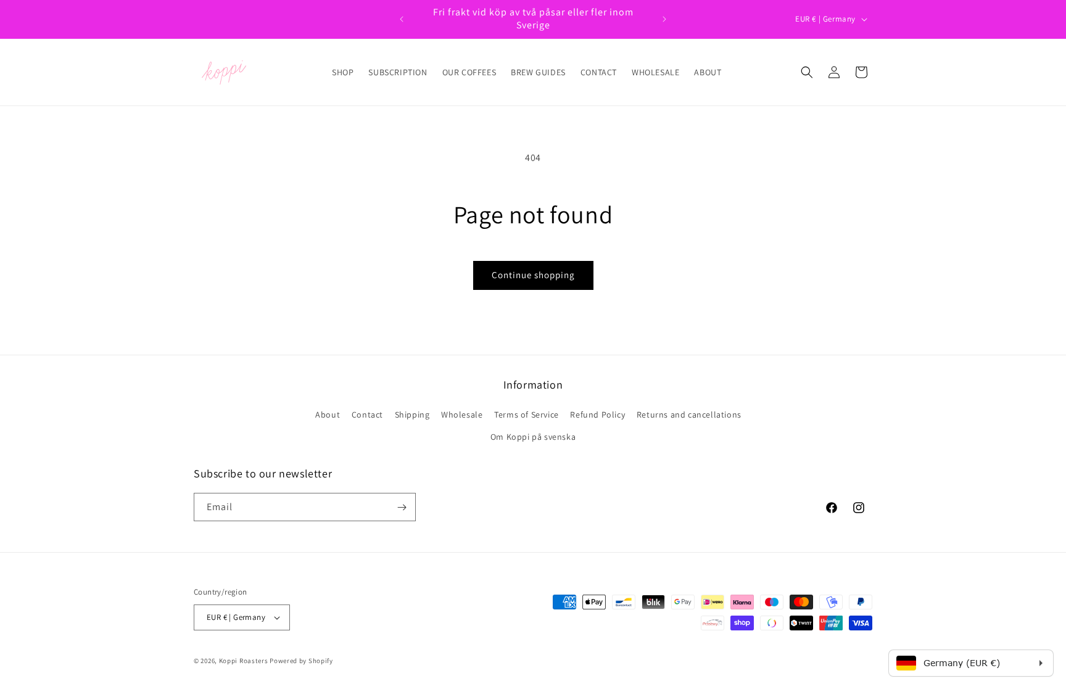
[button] (806, 72)
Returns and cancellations (689, 414)
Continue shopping (533, 275)
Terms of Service (526, 414)
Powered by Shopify (301, 660)
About (327, 414)
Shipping (412, 414)
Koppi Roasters (243, 660)
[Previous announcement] (401, 19)
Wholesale (461, 414)
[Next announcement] (664, 19)
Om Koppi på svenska (533, 436)
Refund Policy (597, 414)
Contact (367, 414)
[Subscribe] (401, 507)
